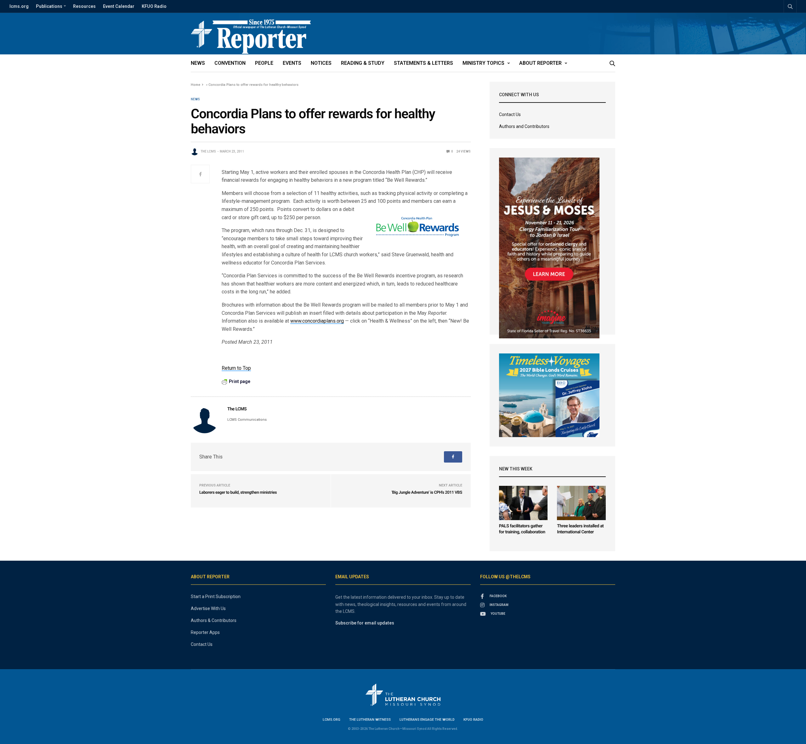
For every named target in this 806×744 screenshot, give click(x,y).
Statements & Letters (423, 63)
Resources (84, 6)
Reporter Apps (205, 632)
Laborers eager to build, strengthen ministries (238, 492)
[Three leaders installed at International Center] (581, 503)
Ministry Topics (483, 63)
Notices (321, 63)
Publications (49, 6)
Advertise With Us (208, 608)
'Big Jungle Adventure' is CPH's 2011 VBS (427, 492)
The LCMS (208, 151)
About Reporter (540, 63)
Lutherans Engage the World (427, 720)
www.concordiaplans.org (317, 321)
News (198, 63)
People (264, 63)
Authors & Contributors (213, 620)
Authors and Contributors (524, 126)
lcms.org (19, 6)
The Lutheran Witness (370, 720)
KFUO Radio (154, 6)
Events (292, 63)
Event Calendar (118, 6)
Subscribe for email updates (364, 622)
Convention (230, 63)
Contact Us (510, 114)
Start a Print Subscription (216, 596)
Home (195, 85)
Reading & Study (362, 63)
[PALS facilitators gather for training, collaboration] (523, 503)
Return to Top (236, 368)
